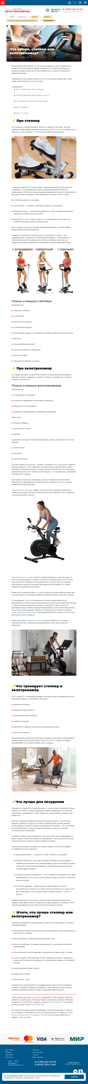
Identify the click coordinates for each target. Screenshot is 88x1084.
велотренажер (35, 997)
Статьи (35, 1055)
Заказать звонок (56, 10)
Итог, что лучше (22, 113)
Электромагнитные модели (22, 577)
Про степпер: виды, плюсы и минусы (30, 89)
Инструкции (38, 1052)
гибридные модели (34, 620)
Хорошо (74, 1077)
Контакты (9, 1057)
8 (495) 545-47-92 (73, 9)
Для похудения (22, 107)
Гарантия (9, 1055)
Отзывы (36, 1050)
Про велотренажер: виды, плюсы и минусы (32, 95)
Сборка (8, 1052)
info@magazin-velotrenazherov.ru (73, 1063)
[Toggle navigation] (2, 2)
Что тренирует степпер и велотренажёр (31, 101)
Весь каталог (38, 1057)
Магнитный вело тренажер (22, 490)
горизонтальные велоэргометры (24, 612)
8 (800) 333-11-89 (37, 1005)
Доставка (9, 1050)
